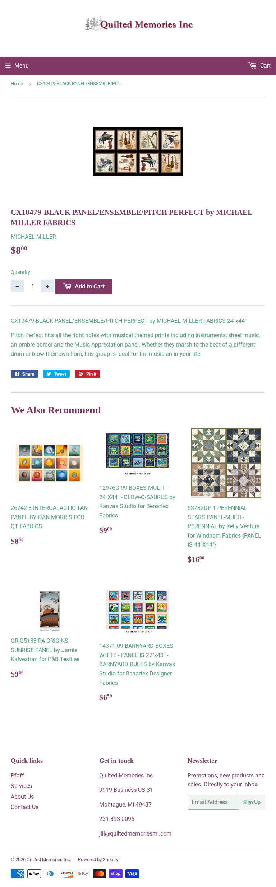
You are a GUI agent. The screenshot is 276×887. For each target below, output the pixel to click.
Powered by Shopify (98, 859)
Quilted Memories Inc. (49, 859)
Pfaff (17, 775)
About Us (22, 796)
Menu (21, 65)
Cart (265, 65)
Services (21, 785)
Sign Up (252, 802)
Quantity (20, 272)
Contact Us (24, 807)
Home (17, 83)
